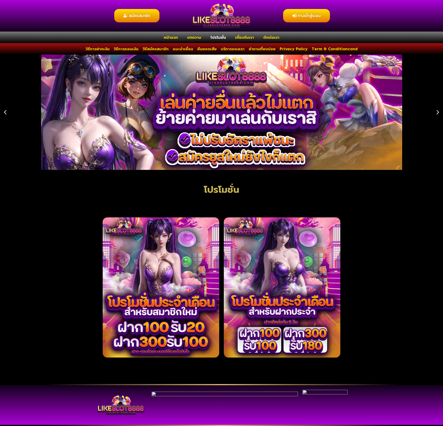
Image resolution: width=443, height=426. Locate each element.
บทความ (194, 37)
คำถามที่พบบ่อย (262, 49)
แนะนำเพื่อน (183, 49)
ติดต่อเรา (271, 37)
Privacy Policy (294, 49)
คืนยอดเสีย (207, 49)
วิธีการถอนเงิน (126, 49)
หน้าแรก (171, 37)
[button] (5, 112)
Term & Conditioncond (335, 49)
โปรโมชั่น (218, 37)
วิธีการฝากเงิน (98, 49)
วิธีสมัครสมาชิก (156, 49)
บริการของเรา (233, 49)
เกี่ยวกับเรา (244, 37)
